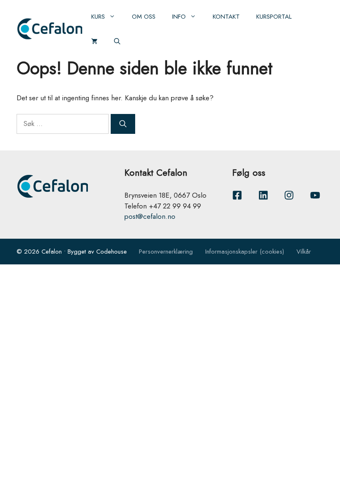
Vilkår (303, 251)
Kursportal (273, 16)
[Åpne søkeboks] (117, 41)
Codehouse (111, 251)
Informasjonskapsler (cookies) (244, 251)
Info (179, 16)
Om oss (143, 16)
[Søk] (123, 124)
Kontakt (226, 16)
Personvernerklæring (166, 251)
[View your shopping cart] (94, 41)
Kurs (98, 16)
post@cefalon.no (149, 216)
